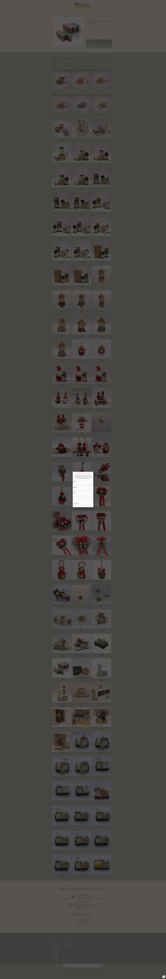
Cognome (75, 487)
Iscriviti (76, 503)
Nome (74, 481)
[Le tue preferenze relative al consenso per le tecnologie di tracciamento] (163, 977)
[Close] (93, 472)
